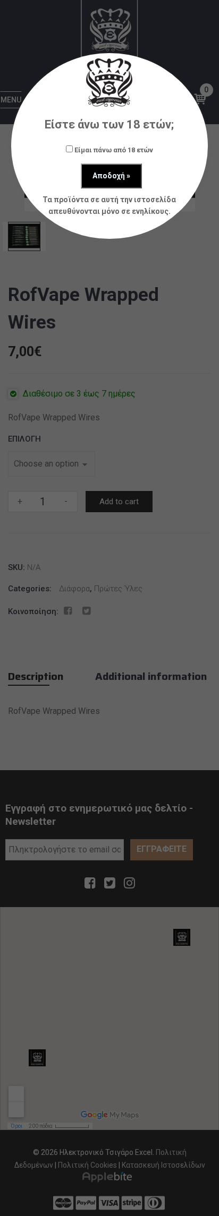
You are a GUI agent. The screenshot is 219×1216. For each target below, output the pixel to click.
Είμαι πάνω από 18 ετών (113, 150)
